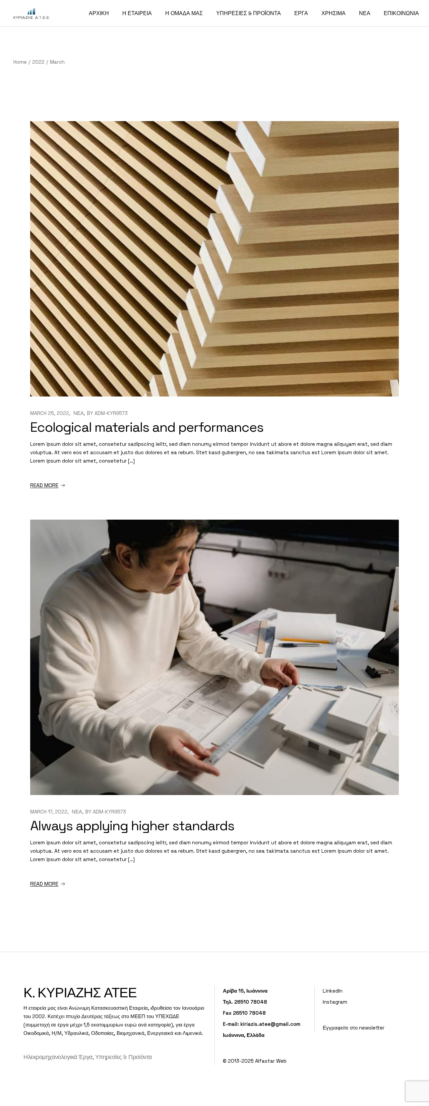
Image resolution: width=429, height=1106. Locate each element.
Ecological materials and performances (146, 427)
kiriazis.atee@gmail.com (270, 1024)
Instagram (335, 1002)
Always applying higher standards (132, 825)
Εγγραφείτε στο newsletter (353, 1027)
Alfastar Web (271, 1061)
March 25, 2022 (49, 413)
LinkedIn (333, 991)
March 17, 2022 (48, 811)
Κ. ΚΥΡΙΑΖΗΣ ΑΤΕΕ (80, 992)
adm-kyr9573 (111, 413)
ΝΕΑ (78, 413)
